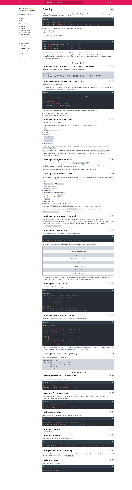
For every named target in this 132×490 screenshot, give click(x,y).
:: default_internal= (25, 36)
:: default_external (24, 30)
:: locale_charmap (24, 43)
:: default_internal (24, 34)
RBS (28, 12)
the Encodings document (80, 52)
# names (21, 59)
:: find (21, 39)
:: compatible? (23, 28)
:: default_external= (25, 32)
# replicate (22, 61)
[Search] (46, 2)
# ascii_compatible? (24, 50)
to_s (50, 432)
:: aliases (22, 26)
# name (20, 57)
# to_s (20, 63)
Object (20, 20)
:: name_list (22, 45)
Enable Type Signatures (25, 14)
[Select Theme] (113, 2)
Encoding (47, 9)
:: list (21, 41)
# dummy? (21, 53)
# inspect (21, 55)
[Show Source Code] (113, 66)
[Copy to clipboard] (112, 19)
